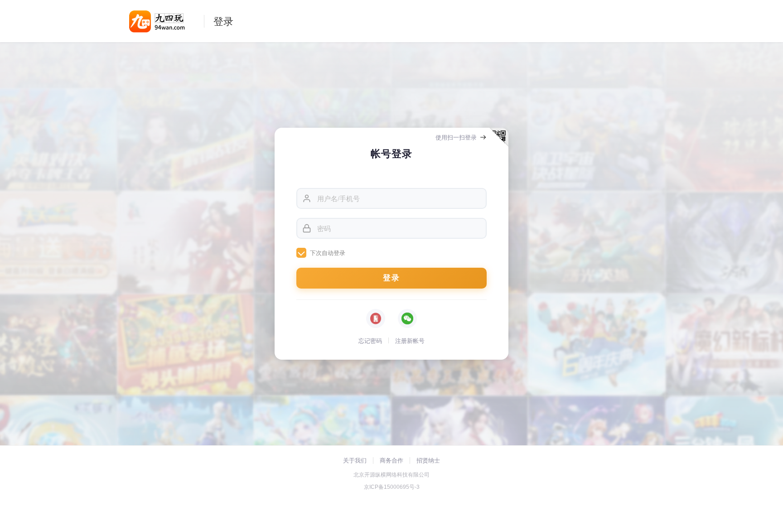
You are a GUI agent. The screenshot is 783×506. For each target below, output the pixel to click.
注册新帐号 (410, 340)
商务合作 (391, 460)
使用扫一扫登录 (456, 137)
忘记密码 (370, 340)
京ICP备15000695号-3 (392, 487)
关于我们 (355, 460)
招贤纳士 (428, 460)
